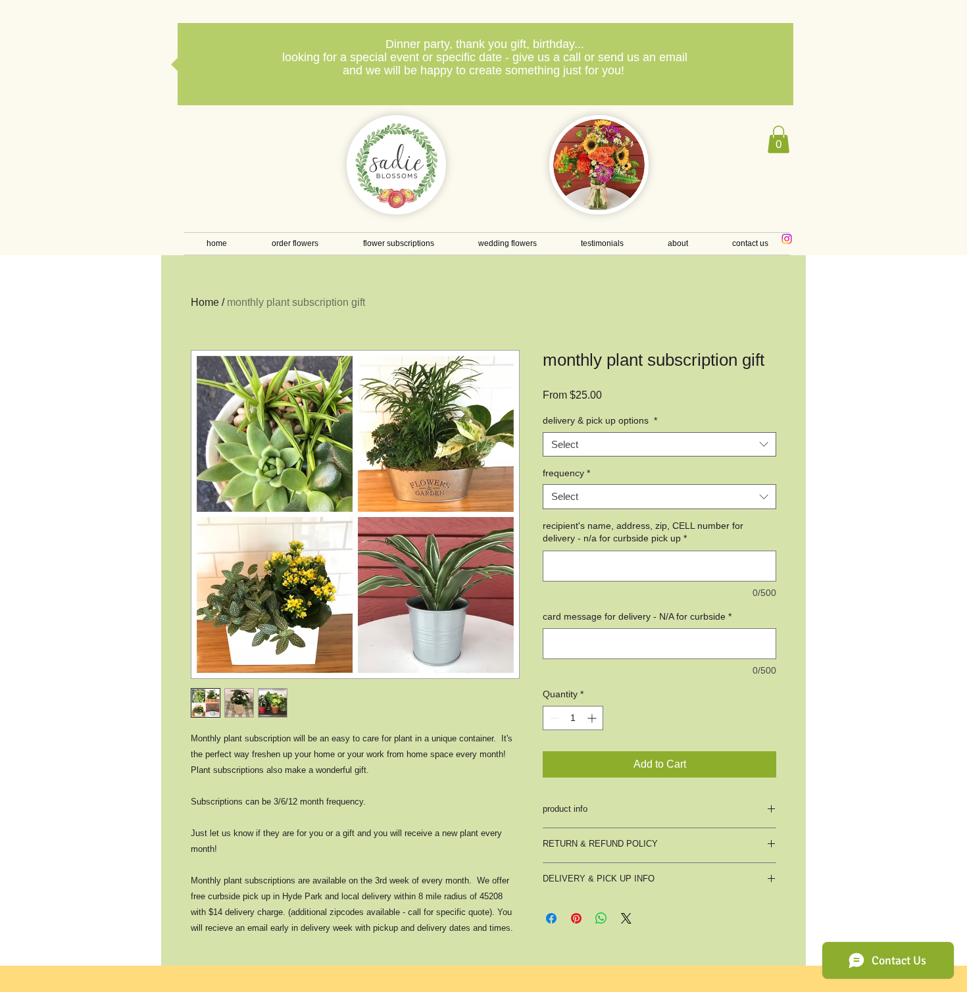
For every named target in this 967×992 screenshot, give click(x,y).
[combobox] (659, 444)
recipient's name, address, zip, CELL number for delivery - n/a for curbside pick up (643, 532)
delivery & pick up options (600, 420)
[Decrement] (553, 718)
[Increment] (593, 718)
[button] (778, 139)
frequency (566, 473)
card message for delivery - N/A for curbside (637, 616)
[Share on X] (626, 918)
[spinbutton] (573, 718)
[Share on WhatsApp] (601, 918)
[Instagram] (786, 238)
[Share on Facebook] (551, 918)
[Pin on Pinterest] (576, 918)
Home (205, 302)
